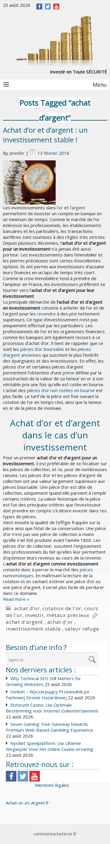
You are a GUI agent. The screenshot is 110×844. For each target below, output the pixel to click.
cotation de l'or (62, 608)
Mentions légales (52, 785)
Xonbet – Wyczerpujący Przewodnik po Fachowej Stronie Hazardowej (47, 694)
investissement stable (33, 628)
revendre (46, 314)
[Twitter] (48, 6)
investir (34, 615)
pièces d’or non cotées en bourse (61, 390)
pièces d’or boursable (42, 349)
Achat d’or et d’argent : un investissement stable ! (45, 134)
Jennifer (17, 153)
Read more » (16, 599)
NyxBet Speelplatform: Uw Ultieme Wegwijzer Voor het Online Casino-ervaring (49, 746)
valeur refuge (82, 628)
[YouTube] (56, 6)
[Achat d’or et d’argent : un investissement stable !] (55, 182)
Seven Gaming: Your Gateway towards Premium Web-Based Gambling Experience (49, 727)
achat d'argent (24, 621)
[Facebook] (39, 6)
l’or (60, 207)
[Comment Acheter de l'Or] (55, 40)
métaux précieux (68, 615)
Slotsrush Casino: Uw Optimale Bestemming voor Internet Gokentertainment (52, 708)
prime (68, 373)
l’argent (77, 207)
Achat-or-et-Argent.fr (27, 803)
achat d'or (27, 608)
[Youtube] (34, 776)
